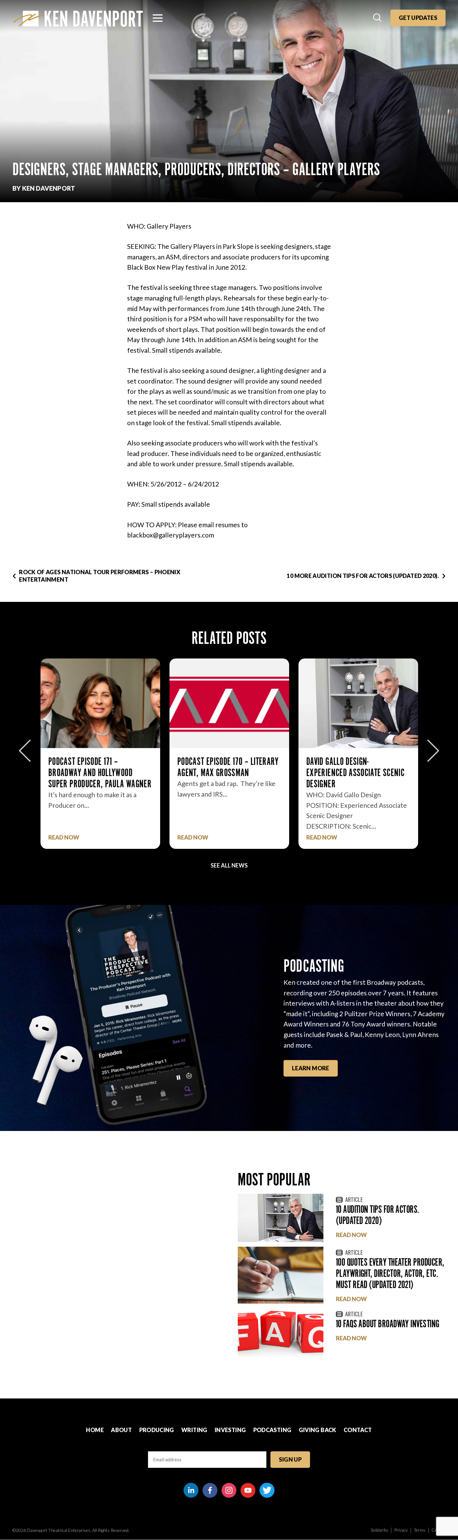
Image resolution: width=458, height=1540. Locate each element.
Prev (25, 751)
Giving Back (317, 1429)
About (121, 1429)
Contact (358, 1429)
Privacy (401, 1530)
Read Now (63, 837)
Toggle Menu (157, 18)
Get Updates (418, 17)
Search (378, 18)
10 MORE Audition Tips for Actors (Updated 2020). (363, 575)
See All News (229, 865)
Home (94, 1429)
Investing (230, 1429)
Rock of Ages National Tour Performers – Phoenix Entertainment (99, 576)
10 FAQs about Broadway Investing (387, 1323)
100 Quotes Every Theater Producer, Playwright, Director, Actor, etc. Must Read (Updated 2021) (390, 1273)
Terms (420, 1530)
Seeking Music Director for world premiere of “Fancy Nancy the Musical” (351, 772)
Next (433, 751)
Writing (194, 1429)
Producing (156, 1429)
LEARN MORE (310, 1068)
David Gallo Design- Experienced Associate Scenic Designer (226, 772)
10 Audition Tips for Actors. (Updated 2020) (377, 1214)
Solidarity (379, 1530)
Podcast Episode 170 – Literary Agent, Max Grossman (99, 767)
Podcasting (272, 1429)
